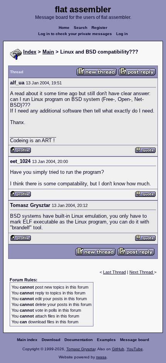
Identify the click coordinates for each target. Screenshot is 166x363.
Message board (134, 340)
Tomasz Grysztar (80, 349)
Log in (122, 34)
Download (51, 340)
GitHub (118, 349)
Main (48, 52)
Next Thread (141, 272)
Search (80, 27)
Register (99, 27)
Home (64, 27)
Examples (106, 340)
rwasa (101, 357)
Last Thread (114, 272)
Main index (27, 340)
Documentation (78, 340)
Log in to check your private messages (75, 34)
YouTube (135, 349)
